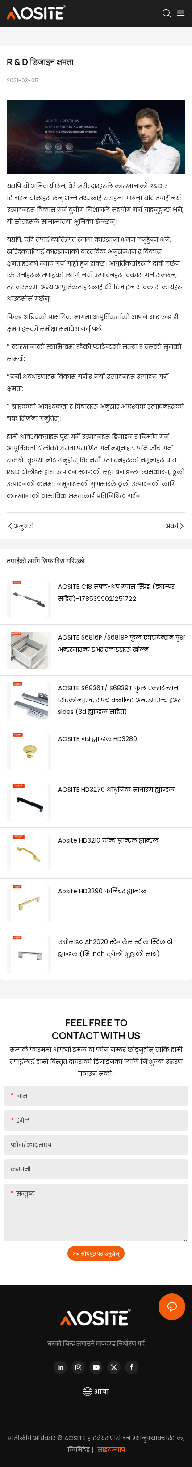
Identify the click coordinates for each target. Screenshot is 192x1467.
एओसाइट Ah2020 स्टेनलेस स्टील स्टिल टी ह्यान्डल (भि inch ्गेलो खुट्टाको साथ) (115, 947)
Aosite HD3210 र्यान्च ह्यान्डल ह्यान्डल (108, 840)
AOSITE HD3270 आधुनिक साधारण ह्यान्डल (116, 789)
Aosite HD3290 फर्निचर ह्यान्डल (102, 891)
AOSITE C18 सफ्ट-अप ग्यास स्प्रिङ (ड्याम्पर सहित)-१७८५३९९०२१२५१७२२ (116, 592)
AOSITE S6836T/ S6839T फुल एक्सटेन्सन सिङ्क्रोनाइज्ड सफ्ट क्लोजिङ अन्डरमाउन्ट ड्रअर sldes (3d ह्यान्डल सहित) (119, 700)
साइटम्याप (110, 1449)
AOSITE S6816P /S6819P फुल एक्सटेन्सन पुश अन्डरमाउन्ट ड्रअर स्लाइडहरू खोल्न (121, 643)
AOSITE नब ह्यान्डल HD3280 (97, 738)
